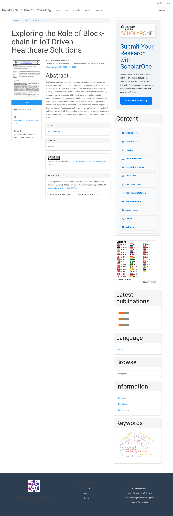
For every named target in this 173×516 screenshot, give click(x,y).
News (86, 498)
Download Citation (86, 194)
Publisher (77, 10)
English (121, 349)
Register (159, 3)
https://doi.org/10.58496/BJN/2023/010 (63, 188)
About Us (86, 488)
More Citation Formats (60, 194)
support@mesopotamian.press (142, 498)
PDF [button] (26, 102)
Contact (87, 493)
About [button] (98, 10)
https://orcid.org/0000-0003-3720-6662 (61, 67)
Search (161, 10)
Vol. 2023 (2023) (37, 20)
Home (57, 10)
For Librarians (123, 410)
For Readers (123, 398)
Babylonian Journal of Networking (26, 10)
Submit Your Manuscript (136, 100)
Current (66, 10)
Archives (88, 10)
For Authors (122, 404)
